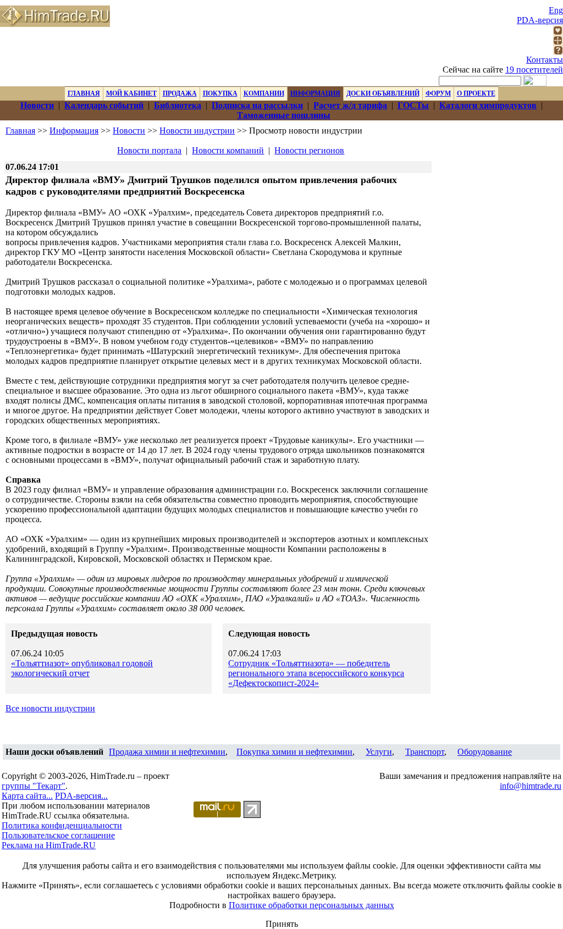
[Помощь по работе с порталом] (558, 52)
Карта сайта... (27, 795)
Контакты (544, 59)
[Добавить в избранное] (558, 32)
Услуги (379, 751)
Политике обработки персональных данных (311, 905)
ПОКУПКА (220, 93)
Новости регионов (309, 150)
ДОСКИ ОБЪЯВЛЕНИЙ (383, 93)
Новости (129, 130)
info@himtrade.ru (530, 785)
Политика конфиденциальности (62, 825)
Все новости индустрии (50, 708)
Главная (20, 130)
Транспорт (424, 751)
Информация (73, 130)
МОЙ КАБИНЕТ (131, 93)
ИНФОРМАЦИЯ (315, 93)
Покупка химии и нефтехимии (294, 751)
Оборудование (484, 751)
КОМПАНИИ (264, 93)
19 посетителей (534, 69)
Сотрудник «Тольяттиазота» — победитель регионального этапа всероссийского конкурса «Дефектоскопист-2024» (316, 673)
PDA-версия (540, 20)
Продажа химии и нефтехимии (167, 751)
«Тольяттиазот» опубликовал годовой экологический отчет (82, 668)
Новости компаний (228, 150)
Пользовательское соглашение (58, 835)
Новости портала (149, 150)
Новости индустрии (197, 130)
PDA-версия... (81, 795)
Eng (556, 10)
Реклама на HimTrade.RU (49, 845)
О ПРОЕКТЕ (476, 93)
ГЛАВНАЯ (84, 93)
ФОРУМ (438, 93)
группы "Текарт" (33, 785)
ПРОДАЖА (180, 93)
